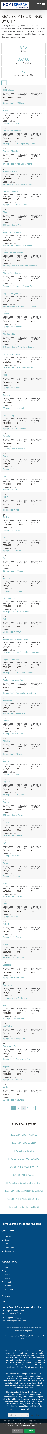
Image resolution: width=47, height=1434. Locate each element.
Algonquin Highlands (12, 293)
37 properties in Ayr (11, 855)
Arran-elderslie (9, 598)
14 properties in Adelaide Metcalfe (17, 163)
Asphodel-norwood (11, 659)
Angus (5, 456)
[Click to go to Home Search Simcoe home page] (15, 5)
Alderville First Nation (12, 232)
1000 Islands (8, 90)
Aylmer (6, 822)
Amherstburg (8, 415)
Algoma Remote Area (12, 273)
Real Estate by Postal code (23, 1158)
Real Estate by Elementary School (23, 1190)
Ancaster (6, 435)
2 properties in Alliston (12, 326)
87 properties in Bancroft (13, 957)
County (7, 1240)
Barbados (7, 964)
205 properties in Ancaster (14, 448)
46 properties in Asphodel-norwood (18, 672)
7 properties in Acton (11, 123)
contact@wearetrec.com (16, 1320)
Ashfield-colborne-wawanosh (15, 639)
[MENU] (43, 4)
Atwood (6, 761)
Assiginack (7, 700)
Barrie (5, 1005)
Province (8, 1236)
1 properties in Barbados (13, 977)
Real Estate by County (23, 1142)
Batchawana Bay (10, 1046)
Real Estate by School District (23, 1182)
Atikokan (6, 741)
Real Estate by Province (23, 1134)
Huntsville (9, 1289)
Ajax (5, 212)
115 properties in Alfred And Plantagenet (20, 265)
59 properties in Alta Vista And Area (18, 367)
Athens (6, 720)
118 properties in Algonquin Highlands (19, 306)
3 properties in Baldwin (13, 937)
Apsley (6, 517)
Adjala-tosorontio (10, 171)
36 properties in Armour (13, 570)
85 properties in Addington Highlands (19, 143)
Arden (5, 537)
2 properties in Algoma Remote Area (18, 286)
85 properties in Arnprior (13, 591)
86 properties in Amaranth (14, 408)
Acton (5, 110)
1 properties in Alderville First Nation (18, 245)
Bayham (6, 1086)
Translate (26, 1418)
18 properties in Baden (12, 896)
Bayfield (6, 1066)
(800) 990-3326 (15, 1318)
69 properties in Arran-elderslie (16, 611)
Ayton (5, 863)
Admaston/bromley (11, 191)
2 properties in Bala (11, 916)
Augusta (6, 781)
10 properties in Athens (13, 733)
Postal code (9, 1247)
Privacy (6, 1336)
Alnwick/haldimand (11, 334)
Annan (6, 476)
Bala (5, 903)
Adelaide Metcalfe (10, 151)
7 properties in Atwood (12, 774)
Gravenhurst (10, 1282)
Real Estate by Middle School (23, 1198)
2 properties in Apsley (12, 530)
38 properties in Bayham (13, 1099)
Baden (6, 883)
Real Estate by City (23, 1150)
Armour (6, 557)
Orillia (7, 1271)
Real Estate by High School (23, 1206)
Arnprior (6, 578)
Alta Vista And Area (11, 354)
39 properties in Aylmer (13, 835)
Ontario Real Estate (13, 1328)
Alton (5, 374)
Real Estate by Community (23, 1166)
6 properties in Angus (12, 469)
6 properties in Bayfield (13, 1079)
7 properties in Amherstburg (15, 428)
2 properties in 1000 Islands (15, 102)
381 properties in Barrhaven (15, 998)
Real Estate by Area (23, 1174)
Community (9, 1251)
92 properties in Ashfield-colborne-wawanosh (22, 652)
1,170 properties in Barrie (13, 1018)
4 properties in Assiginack (14, 713)
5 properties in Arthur (12, 631)
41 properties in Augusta (13, 794)
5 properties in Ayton (11, 876)
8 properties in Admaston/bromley (17, 204)
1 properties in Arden (12, 550)
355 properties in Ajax (12, 225)
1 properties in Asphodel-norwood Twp (19, 692)
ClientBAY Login (30, 1336)
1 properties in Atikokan (13, 753)
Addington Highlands (12, 130)
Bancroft (6, 944)
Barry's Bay (8, 1025)
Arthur (5, 618)
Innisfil (7, 1275)
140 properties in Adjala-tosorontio (17, 184)
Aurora (6, 802)
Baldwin (6, 924)
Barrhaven (7, 985)
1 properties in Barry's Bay (14, 1038)
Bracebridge (9, 1286)
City (6, 1243)
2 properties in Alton (11, 387)
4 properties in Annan (12, 489)
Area (6, 1254)
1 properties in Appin (12, 509)
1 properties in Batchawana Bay (16, 1059)
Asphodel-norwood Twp (13, 680)
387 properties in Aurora (13, 815)
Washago (8, 1278)
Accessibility (14, 1336)
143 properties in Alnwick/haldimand (18, 347)
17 (28, 1108)
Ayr (4, 842)
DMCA (21, 1336)
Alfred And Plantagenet (13, 252)
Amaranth (7, 395)
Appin (5, 496)
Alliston (6, 313)
